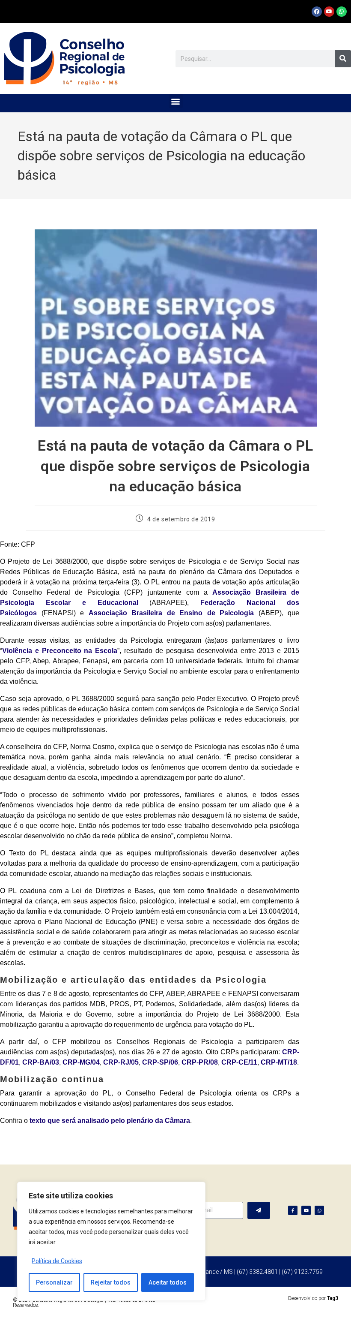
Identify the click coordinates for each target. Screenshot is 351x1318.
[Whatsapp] (341, 11)
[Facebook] (317, 11)
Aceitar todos (168, 1282)
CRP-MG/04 (81, 1062)
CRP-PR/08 (199, 1062)
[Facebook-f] (292, 1210)
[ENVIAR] (258, 1210)
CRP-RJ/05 (121, 1062)
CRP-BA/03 (40, 1062)
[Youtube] (329, 11)
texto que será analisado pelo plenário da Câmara (110, 1120)
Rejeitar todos (111, 1282)
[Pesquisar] (343, 58)
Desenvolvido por (313, 1298)
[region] (111, 1241)
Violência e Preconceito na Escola (59, 650)
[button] (176, 101)
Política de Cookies (57, 1261)
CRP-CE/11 (239, 1062)
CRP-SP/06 (160, 1062)
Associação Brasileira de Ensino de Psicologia (171, 613)
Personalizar (54, 1282)
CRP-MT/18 (279, 1062)
